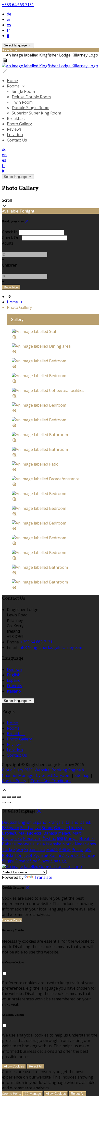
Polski (7, 855)
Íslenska (53, 844)
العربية (35, 827)
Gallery (17, 319)
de (9, 14)
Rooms (14, 86)
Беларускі (32, 838)
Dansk (85, 822)
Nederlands (85, 844)
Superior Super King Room (36, 113)
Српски (88, 855)
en (9, 19)
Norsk (68, 844)
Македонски (30, 833)
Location (15, 134)
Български (12, 838)
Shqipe (8, 861)
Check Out (11, 237)
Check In (10, 232)
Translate (43, 877)
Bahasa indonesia (18, 844)
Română (56, 855)
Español (14, 680)
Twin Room (22, 102)
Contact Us (17, 140)
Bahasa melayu (57, 833)
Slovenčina (48, 861)
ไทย (19, 849)
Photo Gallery (19, 124)
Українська (34, 849)
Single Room (23, 91)
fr (8, 30)
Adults (7, 243)
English (13, 675)
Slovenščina (26, 861)
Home (12, 80)
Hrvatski (87, 838)
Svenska (73, 855)
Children (9, 265)
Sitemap (82, 775)
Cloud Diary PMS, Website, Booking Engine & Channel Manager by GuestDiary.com (43, 772)
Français (14, 685)
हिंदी (60, 838)
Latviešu (9, 833)
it (8, 35)
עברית (40, 844)
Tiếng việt (23, 855)
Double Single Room (30, 107)
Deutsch (14, 669)
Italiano (14, 691)
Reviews (14, 129)
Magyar (71, 838)
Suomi (47, 827)
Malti (77, 833)
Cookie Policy (14, 780)
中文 (63, 861)
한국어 (65, 849)
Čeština (49, 838)
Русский (40, 855)
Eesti (24, 827)
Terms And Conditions (50, 780)
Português (81, 849)
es (9, 25)
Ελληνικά (10, 827)
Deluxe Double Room (31, 97)
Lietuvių (76, 827)
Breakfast (16, 118)
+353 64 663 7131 (18, 4)
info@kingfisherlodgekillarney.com (50, 647)
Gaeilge (61, 827)
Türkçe (8, 849)
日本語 (52, 849)
